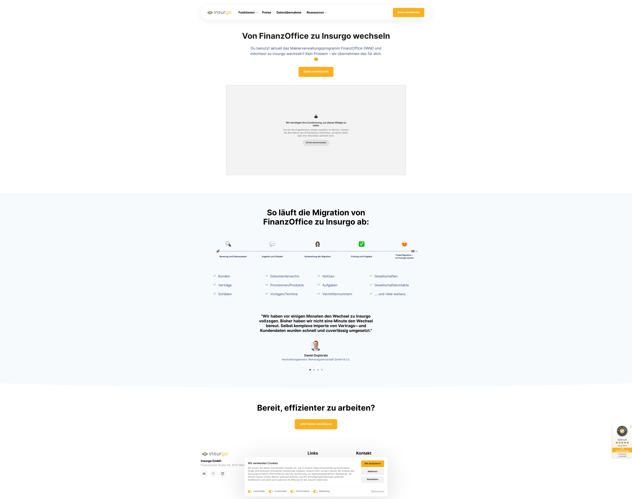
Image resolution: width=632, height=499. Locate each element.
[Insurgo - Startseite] (219, 12)
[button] (382, 341)
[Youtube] (204, 473)
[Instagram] (213, 473)
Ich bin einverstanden (316, 142)
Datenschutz (377, 491)
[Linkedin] (222, 473)
